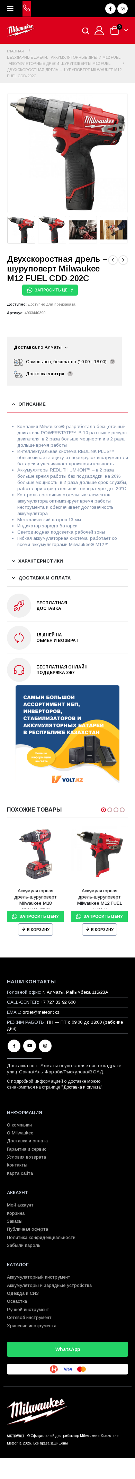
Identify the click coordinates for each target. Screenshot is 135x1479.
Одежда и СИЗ (23, 1293)
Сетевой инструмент (29, 1317)
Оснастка (17, 1301)
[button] (12, 8)
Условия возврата (26, 1157)
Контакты (17, 1165)
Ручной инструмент (28, 1309)
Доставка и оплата (82, 1087)
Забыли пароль (23, 1245)
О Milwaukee (20, 1132)
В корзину (38, 929)
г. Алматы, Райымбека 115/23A (75, 992)
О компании (19, 1125)
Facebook (14, 1046)
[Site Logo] (21, 30)
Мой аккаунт (20, 1205)
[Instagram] (122, 8)
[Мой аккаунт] (99, 30)
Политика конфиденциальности (41, 1237)
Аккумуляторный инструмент (38, 1277)
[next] (123, 260)
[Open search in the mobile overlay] (85, 30)
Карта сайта (20, 1173)
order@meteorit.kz (41, 1012)
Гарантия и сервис (26, 1149)
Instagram (45, 1046)
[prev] (113, 260)
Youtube (29, 1046)
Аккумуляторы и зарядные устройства (49, 1285)
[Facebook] (110, 8)
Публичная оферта (27, 1229)
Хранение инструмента (31, 1325)
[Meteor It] (15, 1436)
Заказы (14, 1221)
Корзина (16, 1213)
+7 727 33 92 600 (57, 1002)
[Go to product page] (35, 854)
